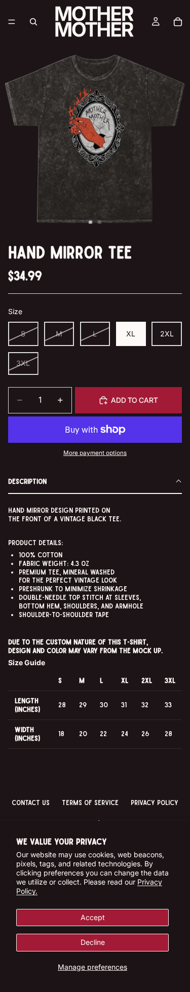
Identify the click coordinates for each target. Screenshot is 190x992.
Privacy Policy (154, 802)
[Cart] (178, 22)
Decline (93, 942)
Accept (93, 917)
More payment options (95, 452)
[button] (95, 482)
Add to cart (134, 400)
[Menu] (11, 21)
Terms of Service (90, 802)
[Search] (33, 22)
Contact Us (31, 802)
